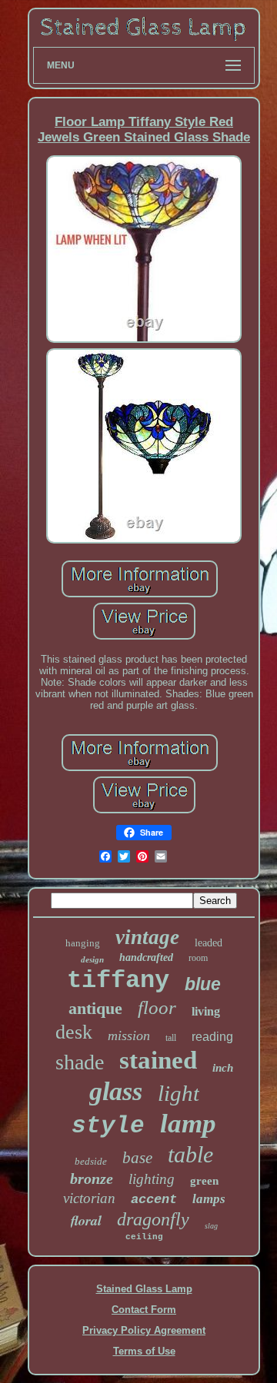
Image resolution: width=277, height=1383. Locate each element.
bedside (91, 1161)
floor (157, 1007)
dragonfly (153, 1219)
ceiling (144, 1237)
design (92, 959)
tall (170, 1037)
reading (212, 1036)
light (178, 1093)
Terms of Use (144, 1351)
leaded (208, 943)
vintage (147, 937)
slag (211, 1226)
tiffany (118, 980)
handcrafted (146, 957)
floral (86, 1220)
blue (203, 984)
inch (222, 1068)
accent (154, 1199)
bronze (91, 1178)
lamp (188, 1124)
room (198, 957)
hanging (82, 943)
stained (158, 1060)
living (206, 1011)
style (108, 1125)
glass (115, 1091)
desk (73, 1032)
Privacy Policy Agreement (143, 1330)
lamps (208, 1199)
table (190, 1154)
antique (95, 1008)
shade (79, 1062)
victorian (89, 1198)
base (137, 1158)
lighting (151, 1179)
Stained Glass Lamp (144, 1289)
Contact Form (144, 1309)
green (204, 1181)
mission (129, 1035)
